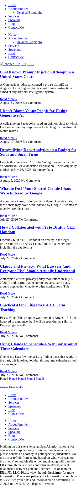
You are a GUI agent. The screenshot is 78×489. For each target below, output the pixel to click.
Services (13, 16)
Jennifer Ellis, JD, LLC (11, 387)
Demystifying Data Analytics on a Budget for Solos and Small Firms (38, 152)
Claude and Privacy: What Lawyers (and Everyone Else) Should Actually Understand (37, 268)
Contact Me (16, 27)
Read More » (8, 99)
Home (12, 5)
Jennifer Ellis (16, 483)
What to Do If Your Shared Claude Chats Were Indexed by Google (35, 190)
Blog (11, 23)
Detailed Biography (29, 12)
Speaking (14, 20)
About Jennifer (18, 9)
